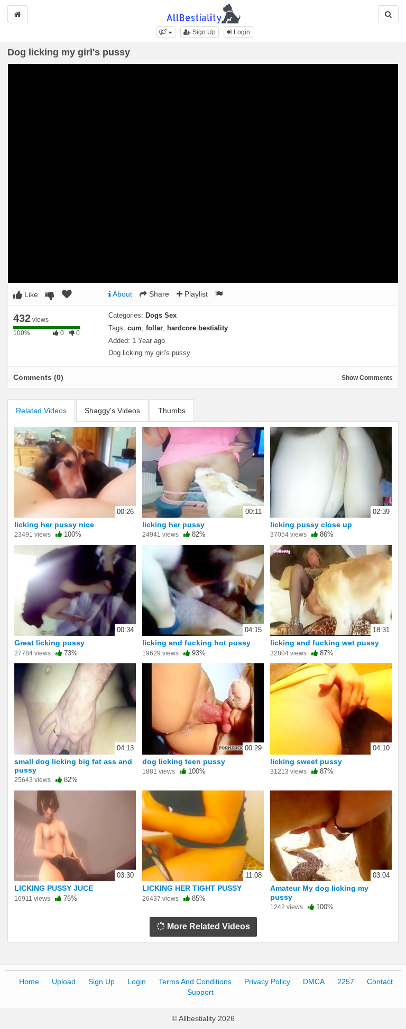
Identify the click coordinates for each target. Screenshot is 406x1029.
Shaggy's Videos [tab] (112, 410)
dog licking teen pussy (183, 761)
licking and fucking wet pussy (324, 643)
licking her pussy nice (54, 524)
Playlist (195, 294)
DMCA (314, 981)
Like (30, 294)
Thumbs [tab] (172, 410)
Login (241, 32)
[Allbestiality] (203, 12)
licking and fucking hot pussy (196, 643)
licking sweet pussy (306, 761)
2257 (345, 981)
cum (134, 328)
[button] (166, 32)
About (121, 294)
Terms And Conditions (195, 981)
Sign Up (203, 32)
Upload (64, 981)
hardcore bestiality (197, 328)
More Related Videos (207, 926)
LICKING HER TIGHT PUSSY (192, 888)
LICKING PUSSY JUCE (53, 888)
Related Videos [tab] (41, 410)
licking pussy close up (311, 524)
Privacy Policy (267, 981)
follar (154, 328)
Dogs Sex (161, 315)
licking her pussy (173, 524)
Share (158, 294)
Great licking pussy (49, 643)
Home (29, 981)
